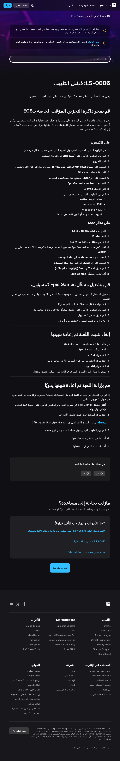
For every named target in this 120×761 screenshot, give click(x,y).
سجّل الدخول (94, 42)
